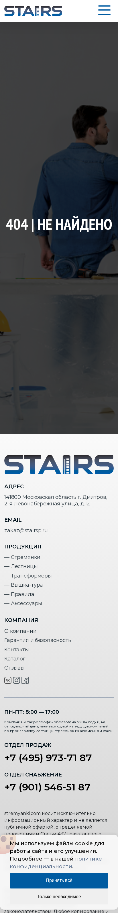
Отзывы (14, 668)
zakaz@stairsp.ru (26, 530)
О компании (20, 631)
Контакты (16, 649)
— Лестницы (21, 566)
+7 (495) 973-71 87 (48, 757)
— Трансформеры (28, 576)
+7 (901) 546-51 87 (47, 787)
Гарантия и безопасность (37, 640)
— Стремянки (22, 557)
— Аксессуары (23, 603)
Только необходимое (59, 896)
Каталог (14, 659)
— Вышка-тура (23, 585)
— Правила (19, 594)
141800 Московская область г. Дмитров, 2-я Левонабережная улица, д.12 (55, 500)
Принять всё (59, 880)
